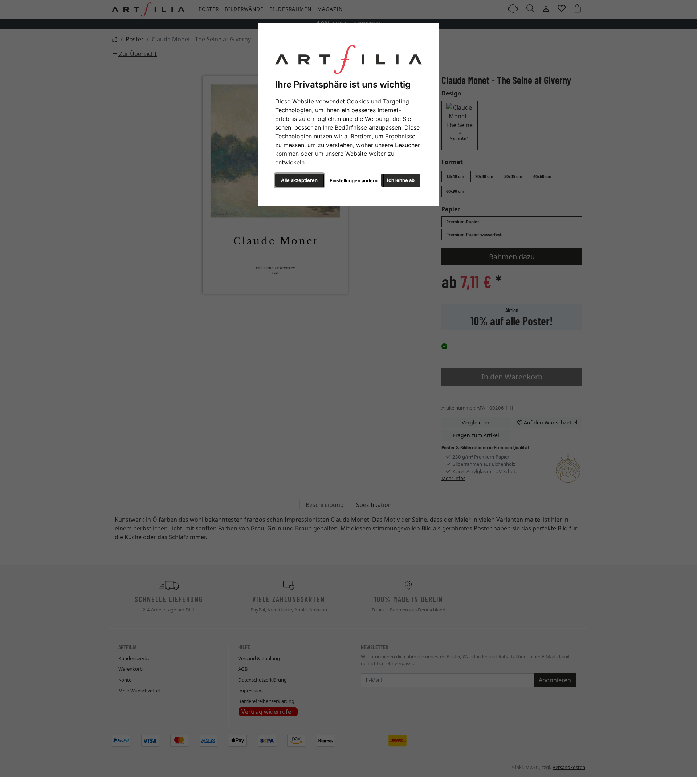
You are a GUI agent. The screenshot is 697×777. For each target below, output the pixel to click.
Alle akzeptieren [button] (299, 180)
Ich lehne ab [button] (401, 180)
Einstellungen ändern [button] (354, 180)
